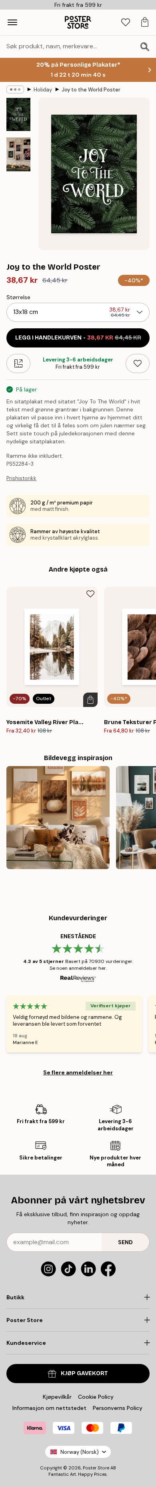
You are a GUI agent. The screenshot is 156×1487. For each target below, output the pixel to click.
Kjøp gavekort (84, 1373)
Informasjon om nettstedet (49, 1408)
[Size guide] (18, 363)
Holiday (43, 89)
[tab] (125, 22)
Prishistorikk (21, 478)
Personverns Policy (118, 1408)
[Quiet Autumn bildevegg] (58, 817)
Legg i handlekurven (78, 337)
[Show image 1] (18, 114)
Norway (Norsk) (79, 1452)
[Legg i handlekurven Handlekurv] (90, 700)
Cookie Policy (96, 1396)
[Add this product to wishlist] (138, 363)
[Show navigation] (12, 22)
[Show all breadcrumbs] (15, 89)
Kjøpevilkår (57, 1396)
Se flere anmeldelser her (78, 1072)
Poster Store (96, 1468)
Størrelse (18, 297)
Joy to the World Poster (91, 89)
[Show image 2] (18, 154)
